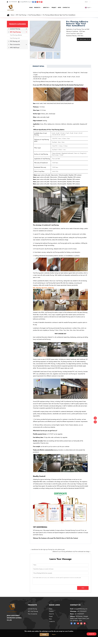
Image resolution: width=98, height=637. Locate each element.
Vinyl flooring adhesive (34, 15)
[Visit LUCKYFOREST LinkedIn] (35, 2)
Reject (54, 634)
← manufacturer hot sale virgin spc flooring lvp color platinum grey (47, 549)
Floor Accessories (15, 44)
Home (12, 15)
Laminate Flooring (15, 29)
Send (83, 588)
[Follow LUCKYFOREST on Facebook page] (33, 2)
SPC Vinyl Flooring (21, 15)
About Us (51, 614)
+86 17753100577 (13, 2)
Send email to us (85, 39)
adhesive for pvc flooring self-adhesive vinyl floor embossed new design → (72, 551)
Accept (44, 634)
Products (51, 611)
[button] (58, 55)
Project (51, 616)
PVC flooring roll (15, 41)
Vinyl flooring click (15, 38)
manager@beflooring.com (26, 2)
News (50, 619)
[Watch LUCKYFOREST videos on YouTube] (37, 2)
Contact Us (52, 621)
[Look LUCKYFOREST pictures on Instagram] (39, 2)
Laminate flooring (32, 609)
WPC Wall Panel (14, 47)
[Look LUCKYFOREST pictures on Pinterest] (41, 2)
